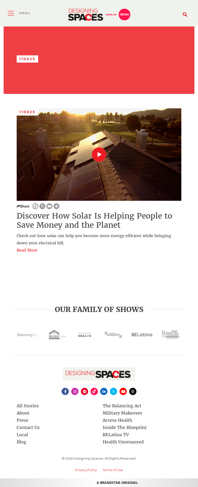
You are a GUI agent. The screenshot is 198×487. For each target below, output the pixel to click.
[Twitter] (42, 206)
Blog (21, 442)
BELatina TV (116, 434)
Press (22, 420)
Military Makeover (122, 413)
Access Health (117, 420)
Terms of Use (112, 470)
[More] (56, 206)
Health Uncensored (123, 442)
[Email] (49, 206)
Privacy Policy (86, 470)
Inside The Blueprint (125, 427)
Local (22, 434)
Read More (27, 250)
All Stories (28, 406)
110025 (27, 112)
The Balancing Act (122, 406)
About (23, 413)
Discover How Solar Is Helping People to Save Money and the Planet (94, 220)
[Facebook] (35, 206)
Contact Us (28, 427)
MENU (24, 13)
